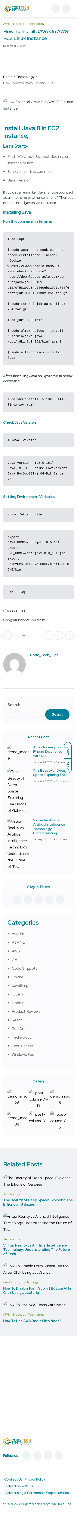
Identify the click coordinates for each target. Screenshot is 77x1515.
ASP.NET (19, 942)
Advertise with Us (19, 1486)
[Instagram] (59, 1455)
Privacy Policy (35, 1479)
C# (14, 959)
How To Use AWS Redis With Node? (32, 1321)
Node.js (18, 1002)
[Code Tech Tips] (16, 8)
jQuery (17, 994)
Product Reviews (26, 1011)
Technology (25, 76)
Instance (15, 136)
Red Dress (21, 1028)
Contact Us (13, 1479)
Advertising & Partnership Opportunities (37, 1492)
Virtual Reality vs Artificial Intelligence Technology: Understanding (49, 826)
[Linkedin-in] (48, 1455)
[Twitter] (37, 1455)
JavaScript (21, 985)
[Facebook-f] (26, 1455)
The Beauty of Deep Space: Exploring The (49, 772)
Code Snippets (24, 968)
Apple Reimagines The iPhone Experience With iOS (50, 751)
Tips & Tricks (22, 1045)
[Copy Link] (20, 55)
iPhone (18, 976)
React (17, 1019)
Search (13, 704)
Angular (18, 933)
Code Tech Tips (60, 1504)
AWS (16, 951)
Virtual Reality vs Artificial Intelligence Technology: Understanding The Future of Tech (36, 1249)
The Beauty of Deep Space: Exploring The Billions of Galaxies (38, 1202)
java (28, 202)
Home (8, 76)
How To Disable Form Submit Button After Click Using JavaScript (38, 1290)
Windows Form (24, 1054)
